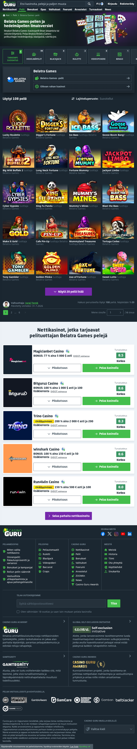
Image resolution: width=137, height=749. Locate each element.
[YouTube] (123, 534)
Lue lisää (74, 746)
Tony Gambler (15, 278)
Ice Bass (82, 136)
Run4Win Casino (46, 482)
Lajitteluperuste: (87, 98)
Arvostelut (81, 9)
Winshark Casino (46, 449)
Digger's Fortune (50, 136)
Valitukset (54, 9)
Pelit (22, 9)
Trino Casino (43, 416)
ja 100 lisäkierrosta (57, 389)
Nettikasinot (10, 9)
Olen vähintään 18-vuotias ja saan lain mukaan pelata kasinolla (56, 611)
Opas (43, 9)
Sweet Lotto (114, 278)
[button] (81, 356)
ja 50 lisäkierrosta (55, 455)
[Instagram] (116, 534)
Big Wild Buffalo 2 (17, 171)
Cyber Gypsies (15, 207)
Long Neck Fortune (51, 171)
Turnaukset (95, 9)
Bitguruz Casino (46, 383)
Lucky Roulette (16, 136)
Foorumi (67, 9)
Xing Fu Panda (49, 207)
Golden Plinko (48, 278)
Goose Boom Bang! (118, 136)
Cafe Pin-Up (51, 242)
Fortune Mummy (83, 171)
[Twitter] (110, 534)
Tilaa (114, 603)
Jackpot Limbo (115, 171)
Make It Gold (15, 242)
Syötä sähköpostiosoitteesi (32, 601)
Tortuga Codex (115, 242)
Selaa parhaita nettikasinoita (71, 516)
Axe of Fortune (82, 278)
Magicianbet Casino (49, 351)
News (108, 9)
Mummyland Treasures (82, 242)
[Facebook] (103, 534)
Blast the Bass (115, 207)
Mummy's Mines (83, 207)
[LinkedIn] (130, 534)
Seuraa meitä (108, 529)
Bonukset (32, 9)
